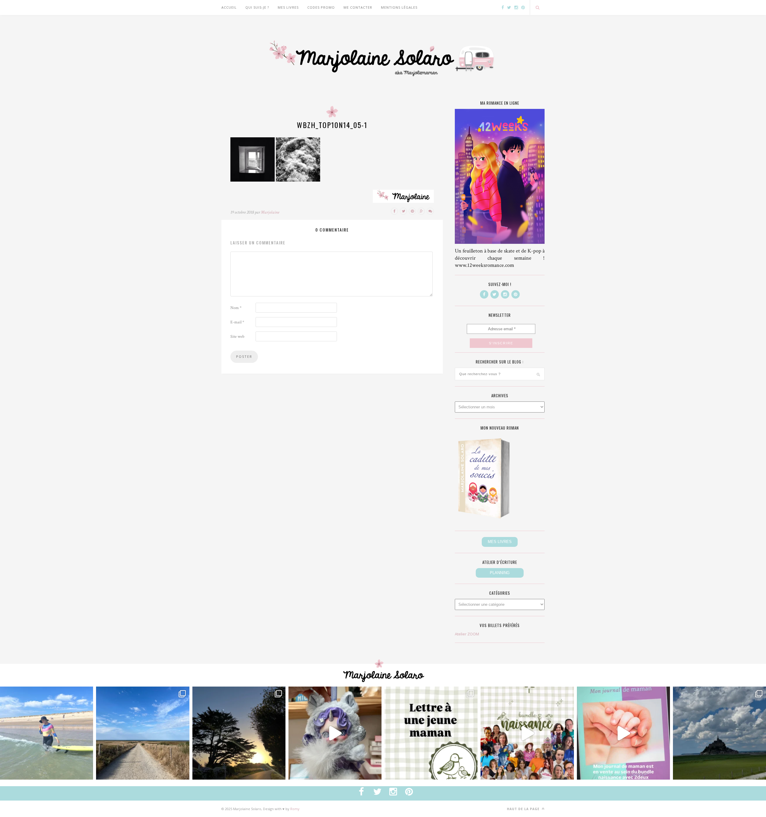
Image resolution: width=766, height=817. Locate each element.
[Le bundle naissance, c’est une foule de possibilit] (527, 733)
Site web (237, 336)
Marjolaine (270, 212)
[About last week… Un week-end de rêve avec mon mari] (719, 733)
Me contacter (358, 7)
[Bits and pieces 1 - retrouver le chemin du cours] (142, 733)
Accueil (229, 7)
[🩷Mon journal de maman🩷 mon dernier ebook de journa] (623, 733)
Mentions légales (399, 7)
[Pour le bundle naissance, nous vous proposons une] (431, 733)
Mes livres (288, 7)
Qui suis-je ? (257, 7)
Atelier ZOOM (467, 634)
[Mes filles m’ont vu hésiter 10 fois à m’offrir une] (335, 733)
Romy (295, 809)
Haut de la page (524, 809)
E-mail (237, 322)
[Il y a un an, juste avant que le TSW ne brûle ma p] (46, 733)
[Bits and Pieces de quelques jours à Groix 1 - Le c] (238, 733)
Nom (235, 308)
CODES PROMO (321, 7)
